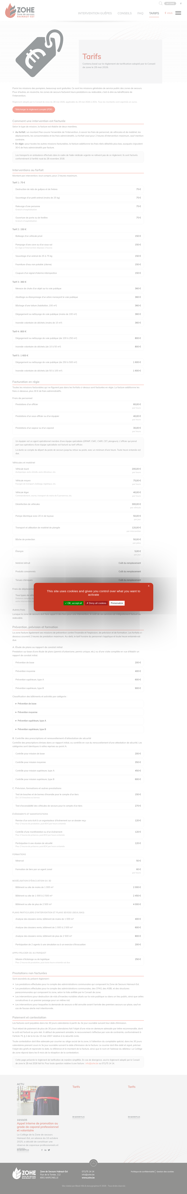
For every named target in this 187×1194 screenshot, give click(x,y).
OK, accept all (74, 603)
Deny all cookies (97, 603)
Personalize (117, 603)
